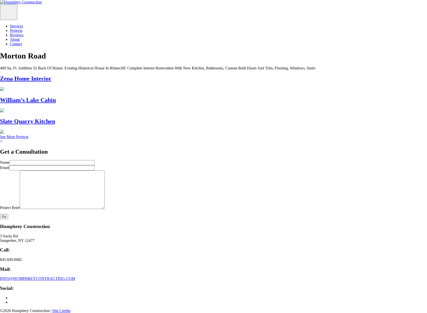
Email (4, 168)
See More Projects (14, 137)
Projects (16, 30)
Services (16, 26)
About (15, 39)
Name (4, 162)
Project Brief (10, 208)
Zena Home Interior (25, 78)
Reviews (16, 35)
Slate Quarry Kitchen (27, 121)
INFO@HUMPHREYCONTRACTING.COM (37, 278)
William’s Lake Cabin (28, 100)
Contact (16, 44)
